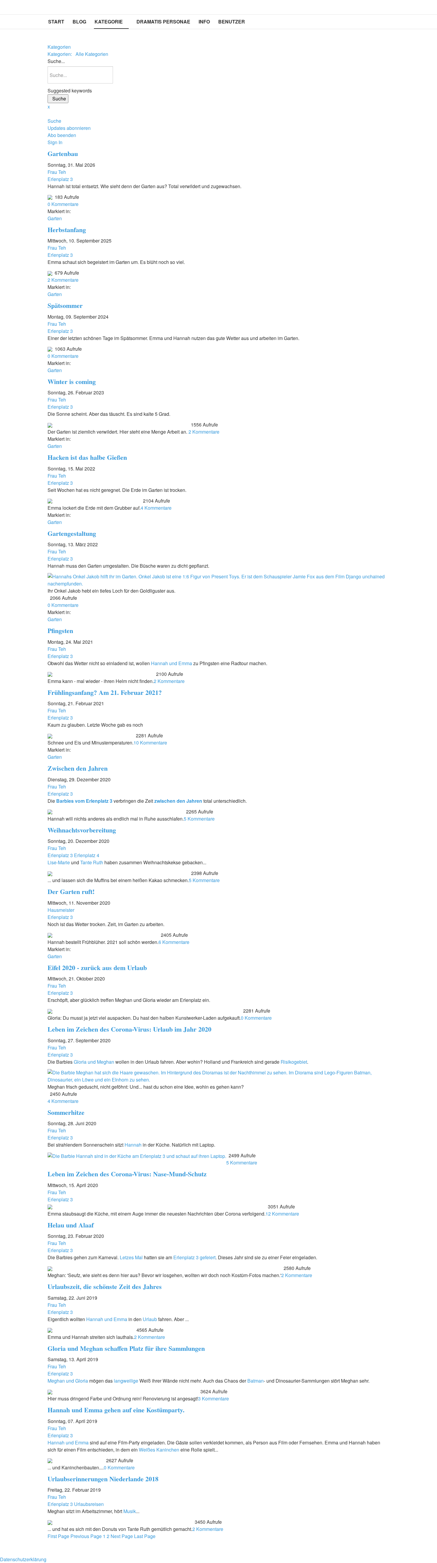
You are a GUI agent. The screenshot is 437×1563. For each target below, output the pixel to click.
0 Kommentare (63, 204)
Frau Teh (57, 172)
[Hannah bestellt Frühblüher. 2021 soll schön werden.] (50, 934)
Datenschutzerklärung (23, 1559)
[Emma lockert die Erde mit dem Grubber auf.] (50, 500)
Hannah (133, 1144)
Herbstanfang (67, 229)
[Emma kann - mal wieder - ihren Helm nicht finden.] (50, 673)
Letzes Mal (131, 1257)
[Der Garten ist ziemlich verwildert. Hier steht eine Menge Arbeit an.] (50, 424)
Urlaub (150, 1319)
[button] (218, 121)
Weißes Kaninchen (159, 1449)
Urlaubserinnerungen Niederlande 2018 (103, 1479)
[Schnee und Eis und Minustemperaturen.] (50, 735)
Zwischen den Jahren (78, 768)
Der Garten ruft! (71, 891)
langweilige (125, 1380)
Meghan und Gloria (68, 1380)
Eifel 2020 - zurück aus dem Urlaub (97, 967)
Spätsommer (65, 305)
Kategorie (109, 21)
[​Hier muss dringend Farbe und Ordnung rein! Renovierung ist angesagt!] (50, 1391)
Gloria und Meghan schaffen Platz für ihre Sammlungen (126, 1348)
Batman (255, 1380)
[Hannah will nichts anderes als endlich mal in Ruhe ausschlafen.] (50, 811)
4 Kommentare (156, 507)
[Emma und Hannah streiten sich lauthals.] (50, 1329)
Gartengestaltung (72, 533)
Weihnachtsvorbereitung (82, 830)
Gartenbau (63, 153)
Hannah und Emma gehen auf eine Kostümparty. (116, 1410)
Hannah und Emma (172, 663)
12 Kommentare (282, 1213)
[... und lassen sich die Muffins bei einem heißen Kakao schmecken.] (50, 873)
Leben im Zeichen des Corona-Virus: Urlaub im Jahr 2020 (129, 1029)
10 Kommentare (150, 742)
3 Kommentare (213, 1398)
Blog (79, 21)
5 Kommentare (199, 818)
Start (56, 21)
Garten (55, 218)
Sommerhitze (66, 1112)
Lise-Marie (59, 862)
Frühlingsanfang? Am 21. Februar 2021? (105, 692)
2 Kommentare (63, 279)
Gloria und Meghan (94, 1061)
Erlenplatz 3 (60, 179)
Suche (58, 98)
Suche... (56, 61)
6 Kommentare (173, 942)
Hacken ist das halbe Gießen (87, 457)
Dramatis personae (163, 21)
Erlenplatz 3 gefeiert (194, 1257)
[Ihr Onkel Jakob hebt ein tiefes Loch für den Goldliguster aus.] (218, 579)
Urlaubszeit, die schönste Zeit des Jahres (105, 1286)
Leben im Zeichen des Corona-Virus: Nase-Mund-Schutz (127, 1174)
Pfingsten (60, 630)
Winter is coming (72, 381)
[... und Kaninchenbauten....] (50, 1460)
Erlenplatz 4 (86, 855)
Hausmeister (61, 909)
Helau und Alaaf (71, 1225)
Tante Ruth (91, 862)
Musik (129, 1511)
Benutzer (231, 21)
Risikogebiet (294, 1061)
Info (204, 21)
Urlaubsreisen (89, 1504)
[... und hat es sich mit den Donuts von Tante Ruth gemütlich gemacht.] (50, 1521)
